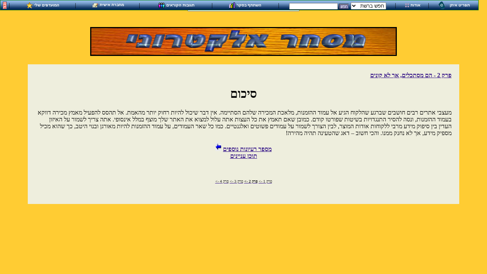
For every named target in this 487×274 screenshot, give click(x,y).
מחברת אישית (112, 5)
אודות (415, 5)
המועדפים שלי (46, 5)
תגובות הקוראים (180, 5)
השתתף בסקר (249, 5)
